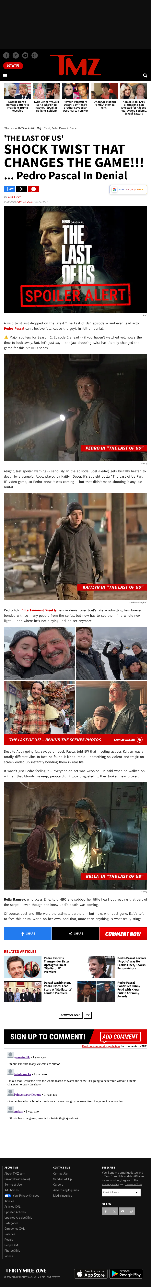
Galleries (10, 1234)
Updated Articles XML (18, 1217)
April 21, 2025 (25, 202)
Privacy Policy (110, 1184)
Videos (9, 1256)
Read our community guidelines (101, 1046)
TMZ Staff (14, 196)
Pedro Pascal (70, 1015)
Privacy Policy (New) (17, 1179)
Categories (11, 1223)
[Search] (145, 75)
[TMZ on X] (16, 55)
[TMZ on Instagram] (34, 55)
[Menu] (5, 75)
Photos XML (12, 1250)
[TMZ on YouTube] (123, 1211)
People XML (12, 1245)
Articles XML (12, 1206)
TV (87, 1015)
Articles (9, 1201)
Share (30, 933)
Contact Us (60, 1173)
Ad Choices (12, 1190)
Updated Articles (15, 1212)
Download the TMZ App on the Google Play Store (126, 1274)
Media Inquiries (62, 1195)
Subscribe (137, 1192)
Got (13, 66)
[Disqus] (75, 1099)
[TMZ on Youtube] (25, 55)
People (9, 1239)
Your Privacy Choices (25, 1195)
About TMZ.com (15, 1173)
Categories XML (15, 1228)
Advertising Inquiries (66, 1190)
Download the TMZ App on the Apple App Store (91, 1274)
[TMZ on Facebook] (6, 55)
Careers (58, 1184)
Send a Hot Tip (62, 1179)
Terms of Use (13, 1184)
